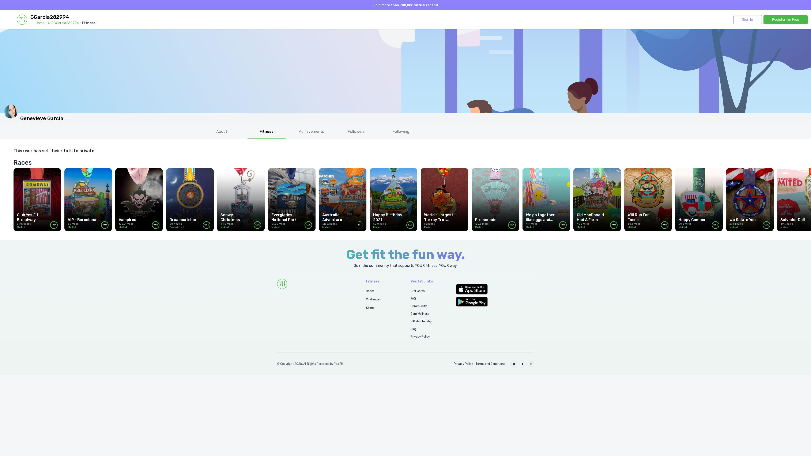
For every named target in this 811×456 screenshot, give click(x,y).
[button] (495, 289)
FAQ (413, 298)
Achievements (311, 131)
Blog (413, 329)
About (221, 131)
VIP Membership (421, 321)
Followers (356, 131)
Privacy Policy (420, 336)
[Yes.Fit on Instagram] (531, 364)
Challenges (373, 299)
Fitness (267, 131)
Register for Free (785, 20)
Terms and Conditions (490, 364)
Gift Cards (418, 291)
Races (370, 291)
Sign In (747, 20)
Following (400, 131)
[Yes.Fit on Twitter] (514, 364)
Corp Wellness (420, 314)
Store (370, 308)
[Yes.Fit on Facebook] (522, 364)
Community (419, 306)
